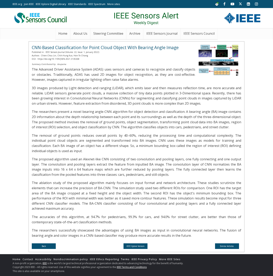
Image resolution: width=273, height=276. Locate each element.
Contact (28, 259)
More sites (113, 4)
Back (44, 246)
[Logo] (146, 17)
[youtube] (232, 4)
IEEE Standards (77, 4)
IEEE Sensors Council (199, 33)
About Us (80, 33)
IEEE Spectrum (96, 4)
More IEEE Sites (169, 259)
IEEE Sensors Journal (161, 33)
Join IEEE (29, 4)
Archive (134, 33)
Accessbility (43, 259)
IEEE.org (17, 4)
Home (62, 33)
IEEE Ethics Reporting (104, 259)
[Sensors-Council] (40, 17)
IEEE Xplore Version (135, 246)
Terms (125, 259)
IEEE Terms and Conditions (132, 267)
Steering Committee (108, 33)
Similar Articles (227, 246)
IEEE (45, 263)
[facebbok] (224, 4)
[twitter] (240, 4)
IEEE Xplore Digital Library (51, 4)
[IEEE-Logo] (242, 17)
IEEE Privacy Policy (144, 259)
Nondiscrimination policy (71, 259)
